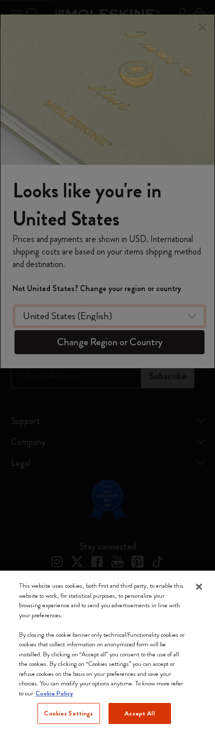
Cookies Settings (68, 713)
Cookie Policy (54, 693)
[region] (107, 651)
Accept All (139, 713)
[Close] (199, 587)
